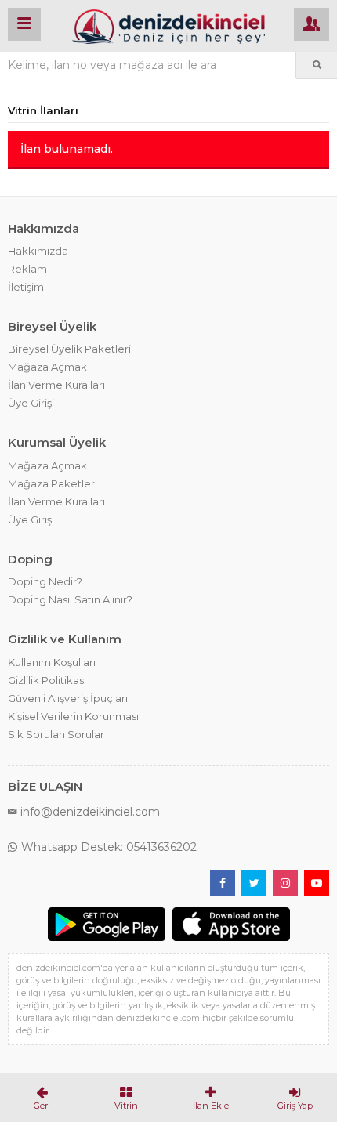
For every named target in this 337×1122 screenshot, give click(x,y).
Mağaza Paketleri (52, 483)
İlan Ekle (211, 1105)
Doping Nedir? (45, 581)
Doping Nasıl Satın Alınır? (70, 599)
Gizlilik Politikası (47, 680)
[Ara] (316, 65)
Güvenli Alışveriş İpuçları (68, 698)
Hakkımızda (38, 250)
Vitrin (126, 1105)
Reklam (27, 268)
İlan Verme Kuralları (56, 384)
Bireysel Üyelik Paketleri (69, 348)
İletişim (26, 286)
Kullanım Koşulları (52, 662)
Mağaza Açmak (47, 366)
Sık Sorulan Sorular (56, 734)
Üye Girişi (31, 402)
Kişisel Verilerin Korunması (73, 716)
